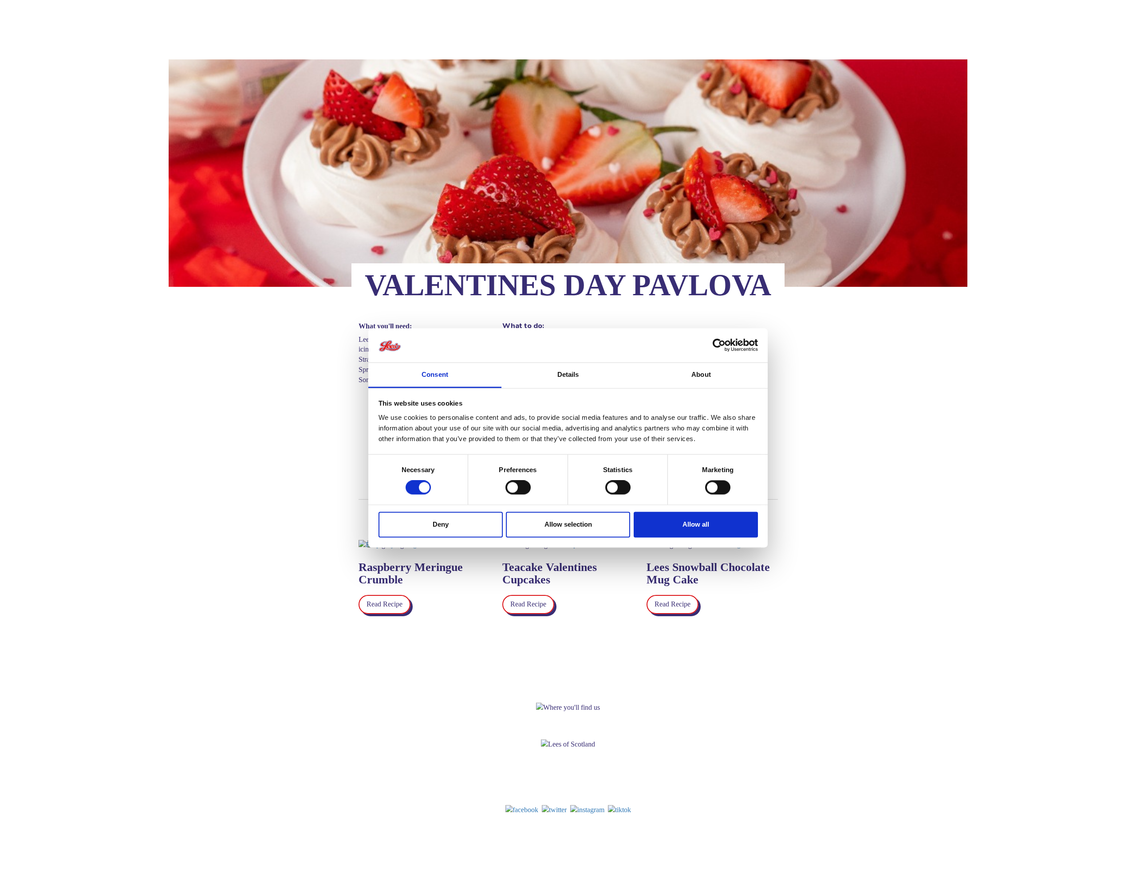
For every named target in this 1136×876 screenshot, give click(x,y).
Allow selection (568, 524)
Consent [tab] (435, 374)
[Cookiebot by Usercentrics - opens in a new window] (719, 345)
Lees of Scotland (346, 29)
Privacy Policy (607, 832)
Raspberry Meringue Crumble (411, 574)
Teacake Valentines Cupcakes (549, 574)
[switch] (518, 488)
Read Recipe (384, 604)
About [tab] (701, 374)
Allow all (695, 524)
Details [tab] (568, 374)
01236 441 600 (574, 793)
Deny (441, 524)
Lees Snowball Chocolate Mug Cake (708, 574)
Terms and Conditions (653, 832)
